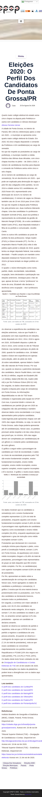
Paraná (23, 765)
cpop (13, 105)
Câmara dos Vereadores (12, 763)
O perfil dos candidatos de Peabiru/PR (17, 700)
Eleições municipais (10, 765)
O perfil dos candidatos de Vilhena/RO (17, 697)
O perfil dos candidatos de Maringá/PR (17, 693)
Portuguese (28, 1)
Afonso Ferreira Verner (11, 125)
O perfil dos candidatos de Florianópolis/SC (19, 703)
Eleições (21, 56)
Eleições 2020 (29, 763)
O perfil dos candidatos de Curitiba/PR (17, 687)
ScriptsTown (28, 794)
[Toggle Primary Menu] (21, 21)
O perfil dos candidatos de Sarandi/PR (17, 690)
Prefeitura (13, 768)
